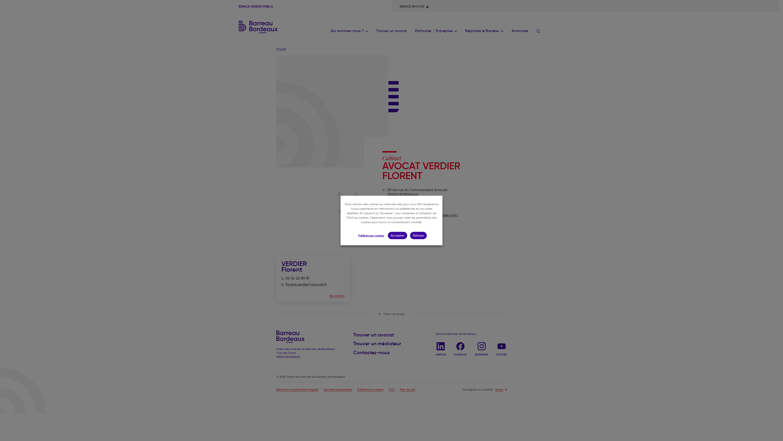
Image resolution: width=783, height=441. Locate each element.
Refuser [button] (418, 235)
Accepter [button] (397, 235)
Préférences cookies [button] (371, 235)
